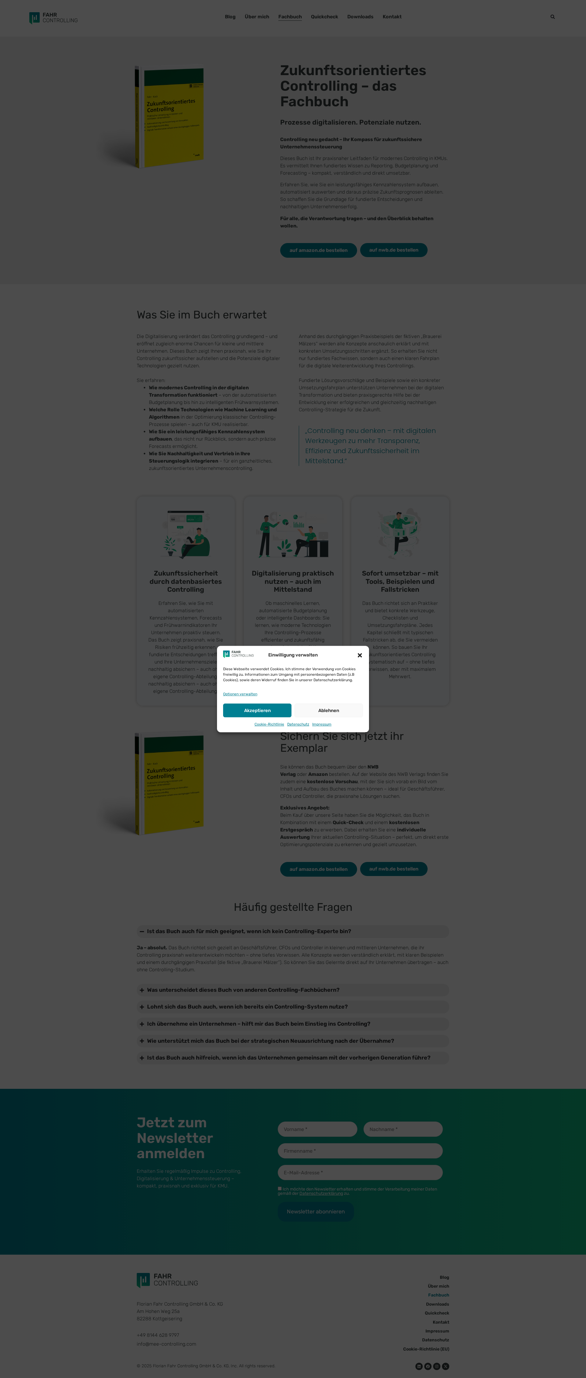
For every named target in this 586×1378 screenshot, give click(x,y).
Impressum (321, 724)
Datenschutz (298, 724)
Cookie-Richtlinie (269, 724)
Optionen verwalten (240, 694)
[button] (360, 655)
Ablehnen (328, 710)
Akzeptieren (257, 710)
